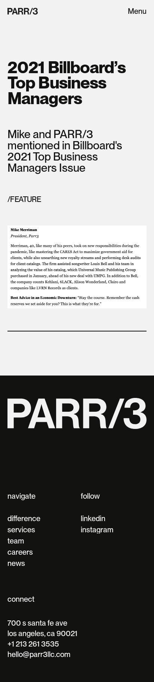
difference (23, 518)
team (15, 540)
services (21, 529)
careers (20, 552)
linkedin (93, 518)
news (16, 563)
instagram (97, 529)
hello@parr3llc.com (38, 654)
